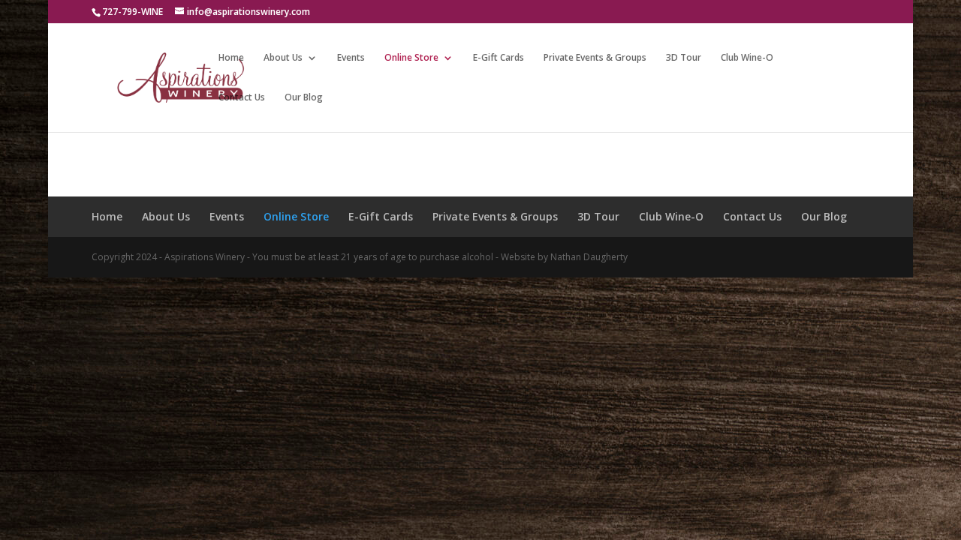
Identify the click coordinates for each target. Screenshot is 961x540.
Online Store (411, 58)
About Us (283, 58)
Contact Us (241, 98)
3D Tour (683, 58)
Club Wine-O (747, 58)
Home (231, 58)
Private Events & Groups (595, 58)
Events (351, 58)
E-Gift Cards (498, 58)
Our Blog (304, 98)
